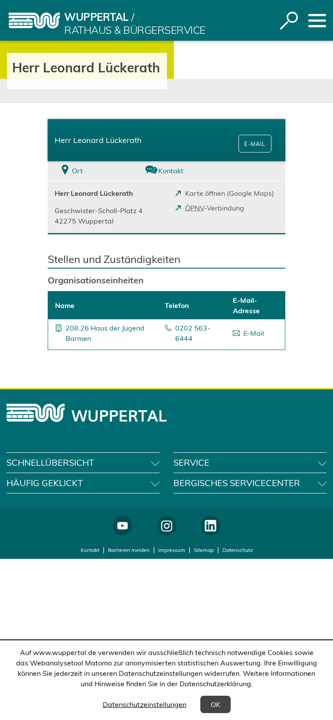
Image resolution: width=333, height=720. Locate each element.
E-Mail (254, 143)
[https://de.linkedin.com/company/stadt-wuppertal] (210, 525)
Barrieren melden (129, 550)
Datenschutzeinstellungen (144, 704)
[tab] (87, 171)
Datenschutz (237, 550)
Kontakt (90, 550)
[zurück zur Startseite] (34, 21)
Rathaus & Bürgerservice (135, 29)
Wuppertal (96, 16)
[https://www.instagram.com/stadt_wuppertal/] (166, 525)
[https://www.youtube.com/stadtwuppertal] (122, 525)
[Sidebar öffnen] (317, 20)
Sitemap (204, 550)
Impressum (171, 550)
